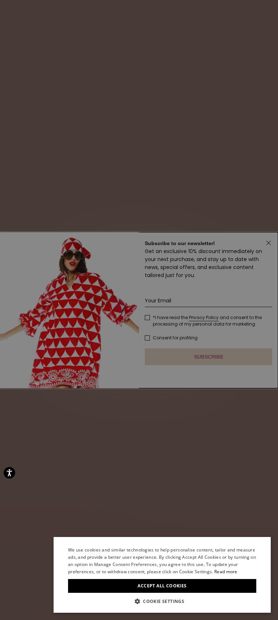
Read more (225, 572)
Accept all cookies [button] (162, 586)
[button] (162, 601)
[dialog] (162, 575)
